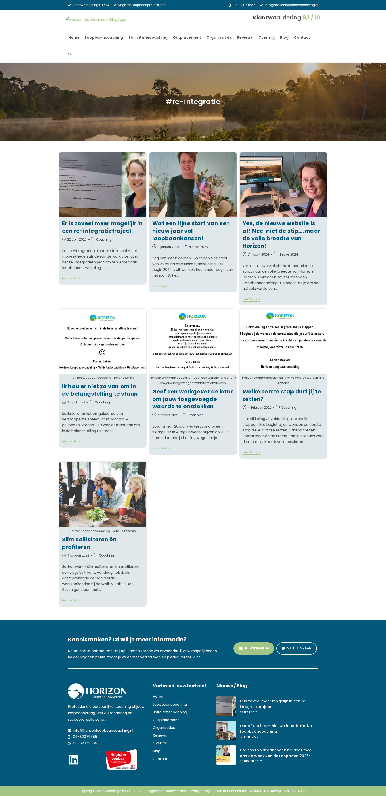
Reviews (160, 735)
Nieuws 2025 (198, 247)
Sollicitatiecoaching (170, 712)
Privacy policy (199, 791)
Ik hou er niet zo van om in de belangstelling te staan (100, 390)
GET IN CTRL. (136, 791)
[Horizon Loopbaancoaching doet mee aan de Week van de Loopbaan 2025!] (226, 755)
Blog (156, 751)
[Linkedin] (73, 759)
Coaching (103, 239)
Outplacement (166, 719)
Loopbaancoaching (170, 704)
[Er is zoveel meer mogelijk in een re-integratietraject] (226, 706)
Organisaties (164, 727)
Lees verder (71, 278)
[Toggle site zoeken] (70, 54)
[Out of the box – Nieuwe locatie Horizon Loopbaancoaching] (226, 730)
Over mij (160, 743)
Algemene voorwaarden (167, 791)
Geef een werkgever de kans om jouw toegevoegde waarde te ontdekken (193, 399)
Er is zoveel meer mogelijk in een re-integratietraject (102, 227)
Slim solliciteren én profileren (89, 543)
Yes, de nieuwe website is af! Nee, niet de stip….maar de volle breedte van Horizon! (281, 235)
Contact (160, 758)
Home (158, 696)
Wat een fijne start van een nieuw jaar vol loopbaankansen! (191, 231)
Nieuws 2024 (288, 254)
